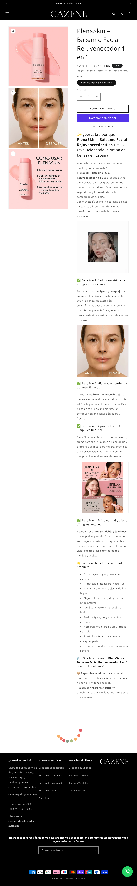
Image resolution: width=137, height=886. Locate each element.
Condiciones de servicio (51, 767)
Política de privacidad (50, 782)
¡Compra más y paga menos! (96, 82)
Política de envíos (48, 790)
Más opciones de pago (103, 126)
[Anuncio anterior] (6, 3)
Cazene (62, 878)
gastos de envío (88, 70)
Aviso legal (44, 797)
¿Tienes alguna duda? (80, 767)
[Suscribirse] (94, 850)
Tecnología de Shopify (75, 878)
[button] (7, 13)
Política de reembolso (51, 775)
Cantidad (81, 90)
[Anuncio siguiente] (130, 3)
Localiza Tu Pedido (79, 775)
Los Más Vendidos (78, 782)
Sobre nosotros (77, 790)
